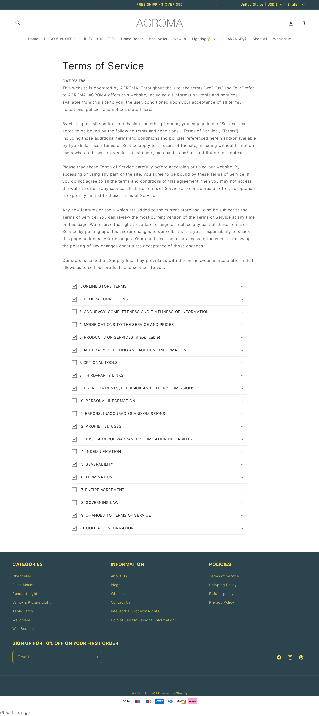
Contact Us (121, 602)
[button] (17, 22)
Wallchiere (21, 620)
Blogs (116, 585)
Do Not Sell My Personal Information (143, 620)
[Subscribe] (96, 657)
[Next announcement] (216, 4)
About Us (119, 576)
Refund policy (221, 593)
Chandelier (21, 576)
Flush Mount (23, 585)
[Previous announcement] (102, 4)
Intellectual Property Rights (135, 611)
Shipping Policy (223, 585)
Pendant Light (24, 593)
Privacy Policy (221, 602)
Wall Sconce (23, 628)
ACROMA (151, 693)
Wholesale (120, 593)
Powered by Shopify (173, 693)
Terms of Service (224, 576)
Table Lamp (22, 611)
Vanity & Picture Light (31, 602)
